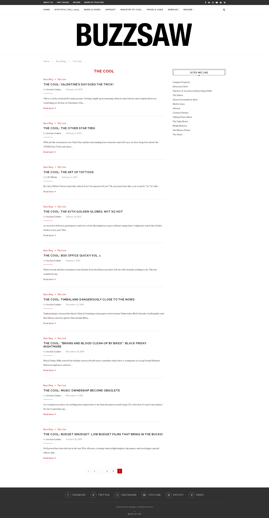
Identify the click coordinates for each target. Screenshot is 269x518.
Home (46, 10)
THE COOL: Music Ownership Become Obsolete (81, 390)
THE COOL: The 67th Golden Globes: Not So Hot (83, 211)
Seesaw (187, 10)
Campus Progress (181, 82)
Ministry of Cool (131, 10)
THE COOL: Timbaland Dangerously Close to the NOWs (89, 299)
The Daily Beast (180, 121)
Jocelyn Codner (53, 89)
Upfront (110, 10)
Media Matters (180, 125)
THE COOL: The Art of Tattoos (68, 172)
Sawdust (173, 10)
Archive (76, 2)
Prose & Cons (155, 10)
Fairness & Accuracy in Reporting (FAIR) (192, 90)
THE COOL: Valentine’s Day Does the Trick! (78, 84)
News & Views (92, 10)
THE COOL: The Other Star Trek (69, 128)
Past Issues (63, 2)
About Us (48, 2)
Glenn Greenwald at (185, 99)
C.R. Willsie (51, 177)
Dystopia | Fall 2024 (67, 10)
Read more (48, 108)
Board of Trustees (94, 2)
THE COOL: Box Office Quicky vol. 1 (72, 255)
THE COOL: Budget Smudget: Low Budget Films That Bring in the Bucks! (103, 434)
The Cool (61, 79)
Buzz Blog (61, 61)
